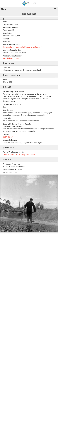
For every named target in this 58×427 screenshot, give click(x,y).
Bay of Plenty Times (11, 58)
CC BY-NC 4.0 (8, 137)
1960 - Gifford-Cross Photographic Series (19, 154)
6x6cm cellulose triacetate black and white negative (24, 47)
